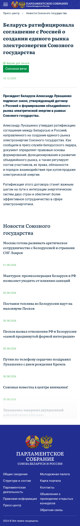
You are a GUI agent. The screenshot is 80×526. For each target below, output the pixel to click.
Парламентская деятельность (14, 490)
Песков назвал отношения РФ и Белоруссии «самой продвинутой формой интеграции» (40, 334)
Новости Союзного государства (46, 13)
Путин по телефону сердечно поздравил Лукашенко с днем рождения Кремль (37, 361)
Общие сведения (15, 474)
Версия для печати (18, 63)
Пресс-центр (11, 13)
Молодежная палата (55, 474)
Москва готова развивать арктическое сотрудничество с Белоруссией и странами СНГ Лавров (39, 247)
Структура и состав (17, 481)
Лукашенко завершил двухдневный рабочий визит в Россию (33, 412)
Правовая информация (20, 499)
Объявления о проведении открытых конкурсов (56, 498)
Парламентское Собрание (40, 457)
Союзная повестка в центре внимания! (35, 386)
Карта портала (50, 481)
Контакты (47, 487)
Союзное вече (16, 69)
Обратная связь (51, 510)
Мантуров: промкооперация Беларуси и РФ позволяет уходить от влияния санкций (39, 278)
